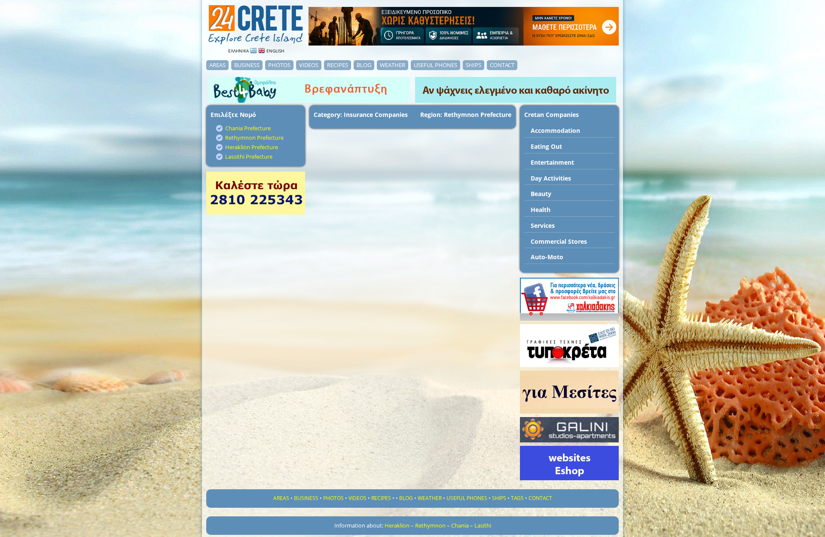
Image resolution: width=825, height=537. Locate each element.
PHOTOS (279, 65)
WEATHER (392, 65)
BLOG (364, 65)
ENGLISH (274, 51)
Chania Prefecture (248, 128)
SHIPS (473, 65)
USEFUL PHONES (435, 65)
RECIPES (337, 65)
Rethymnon (430, 525)
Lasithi (482, 525)
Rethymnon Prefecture (254, 137)
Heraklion (397, 525)
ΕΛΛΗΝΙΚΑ (239, 51)
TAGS (517, 498)
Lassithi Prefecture (248, 156)
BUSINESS (247, 65)
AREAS (217, 65)
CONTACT (502, 65)
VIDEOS (308, 65)
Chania (460, 525)
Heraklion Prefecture (251, 147)
